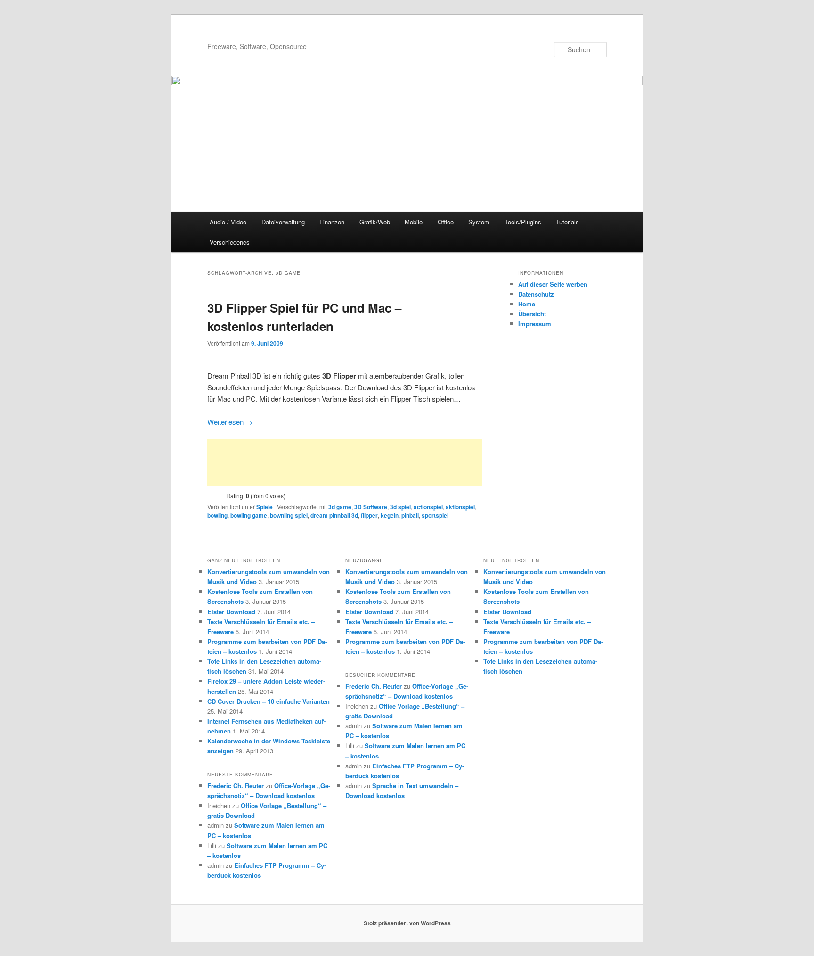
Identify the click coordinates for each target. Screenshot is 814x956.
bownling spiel (289, 515)
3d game (339, 507)
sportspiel (435, 515)
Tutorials (567, 221)
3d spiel (400, 507)
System (478, 221)
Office (446, 221)
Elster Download (231, 611)
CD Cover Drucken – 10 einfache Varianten (268, 701)
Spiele (264, 507)
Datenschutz (536, 293)
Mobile (414, 221)
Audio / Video (228, 221)
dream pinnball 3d (334, 515)
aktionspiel (460, 507)
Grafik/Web (374, 221)
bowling (217, 515)
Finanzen (331, 221)
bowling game (248, 515)
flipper (369, 515)
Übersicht (532, 313)
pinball (410, 515)
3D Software (370, 507)
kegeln (390, 515)
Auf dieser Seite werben (552, 284)
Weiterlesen (229, 422)
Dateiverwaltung (283, 221)
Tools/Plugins (523, 221)
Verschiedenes (230, 242)
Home (526, 303)
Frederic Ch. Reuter (235, 785)
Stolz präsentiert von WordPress (407, 923)
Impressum (534, 323)
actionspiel (428, 507)
